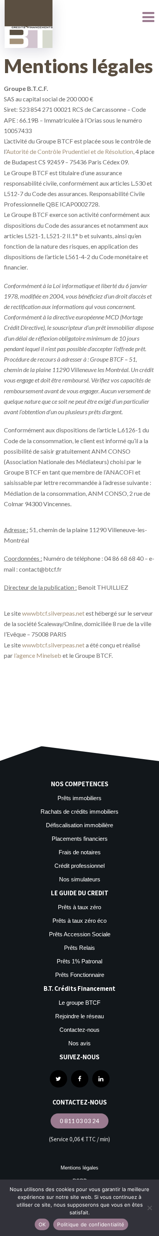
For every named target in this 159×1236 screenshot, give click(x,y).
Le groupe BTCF (79, 1002)
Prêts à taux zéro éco (79, 920)
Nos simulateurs (79, 879)
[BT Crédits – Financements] (28, 24)
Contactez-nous (79, 1029)
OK (42, 1224)
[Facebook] (79, 1078)
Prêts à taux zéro (79, 907)
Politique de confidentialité (90, 1224)
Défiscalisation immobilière (79, 825)
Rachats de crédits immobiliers (79, 811)
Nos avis (79, 1043)
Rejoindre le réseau (79, 1016)
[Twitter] (58, 1078)
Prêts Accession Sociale (79, 934)
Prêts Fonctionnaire (79, 974)
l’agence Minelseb (37, 655)
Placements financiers (80, 838)
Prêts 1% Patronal (79, 961)
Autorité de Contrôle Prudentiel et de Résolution (69, 151)
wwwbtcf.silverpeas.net (53, 613)
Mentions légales (79, 1168)
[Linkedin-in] (101, 1078)
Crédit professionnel (79, 865)
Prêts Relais (79, 947)
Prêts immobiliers (79, 798)
